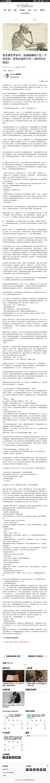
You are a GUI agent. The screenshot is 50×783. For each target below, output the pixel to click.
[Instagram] (10, 757)
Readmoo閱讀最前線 (6, 1)
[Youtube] (13, 757)
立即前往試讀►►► (24, 642)
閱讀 (9, 10)
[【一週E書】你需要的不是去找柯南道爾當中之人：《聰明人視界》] (36, 676)
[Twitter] (7, 757)
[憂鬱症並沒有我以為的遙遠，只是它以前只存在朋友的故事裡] (13, 697)
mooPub (47, 1)
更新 (35, 10)
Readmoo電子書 (25, 13)
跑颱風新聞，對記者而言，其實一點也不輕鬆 (36, 656)
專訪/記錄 (22, 10)
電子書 (34, 1)
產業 (29, 10)
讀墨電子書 (5, 769)
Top (47, 765)
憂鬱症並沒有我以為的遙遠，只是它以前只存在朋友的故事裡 (13, 706)
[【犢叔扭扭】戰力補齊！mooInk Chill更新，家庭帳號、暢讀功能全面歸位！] (13, 676)
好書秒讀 (23, 67)
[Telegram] (19, 757)
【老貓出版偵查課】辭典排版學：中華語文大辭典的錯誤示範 (14, 656)
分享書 (39, 1)
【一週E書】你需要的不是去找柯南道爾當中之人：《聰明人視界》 (36, 684)
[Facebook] (4, 757)
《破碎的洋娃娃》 (13, 642)
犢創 (43, 1)
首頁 (5, 10)
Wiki (45, 49)
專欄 (15, 10)
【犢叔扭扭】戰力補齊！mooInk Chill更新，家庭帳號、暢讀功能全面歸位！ (13, 684)
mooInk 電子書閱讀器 (8, 772)
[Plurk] (16, 757)
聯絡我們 (42, 10)
